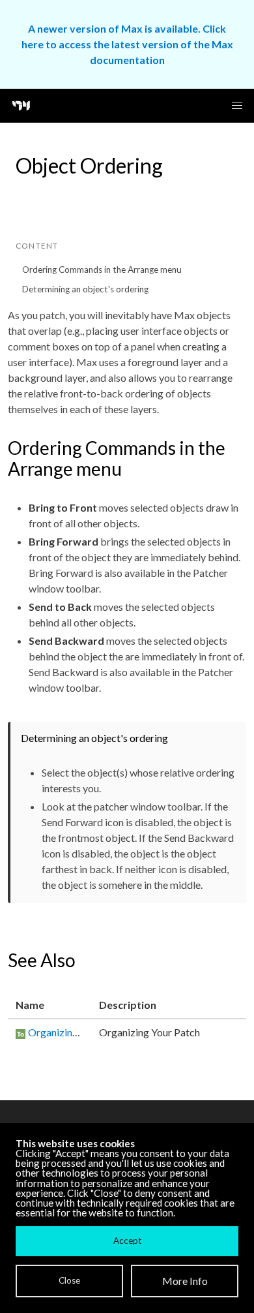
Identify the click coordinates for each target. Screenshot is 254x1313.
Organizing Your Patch (78, 1032)
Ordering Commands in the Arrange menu (102, 269)
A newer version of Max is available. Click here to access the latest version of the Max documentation (127, 44)
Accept (127, 1240)
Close (69, 1280)
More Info (185, 1280)
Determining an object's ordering (85, 289)
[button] (237, 106)
